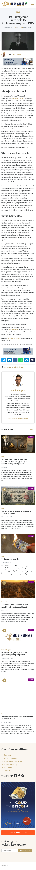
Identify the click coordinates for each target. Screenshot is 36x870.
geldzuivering (11, 367)
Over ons (7, 755)
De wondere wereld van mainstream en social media (17, 718)
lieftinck (17, 367)
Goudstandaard (27, 344)
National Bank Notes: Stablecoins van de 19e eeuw (16, 512)
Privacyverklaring (10, 764)
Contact (7, 771)
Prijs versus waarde (10, 559)
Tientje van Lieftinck (18, 98)
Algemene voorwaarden (13, 761)
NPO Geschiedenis (14, 338)
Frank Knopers (16, 54)
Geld (18, 12)
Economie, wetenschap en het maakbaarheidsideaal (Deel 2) (14, 606)
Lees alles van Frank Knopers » (18, 418)
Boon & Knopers (6, 650)
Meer (31, 429)
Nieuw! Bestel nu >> (18, 832)
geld (5, 367)
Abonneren (8, 768)
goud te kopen (13, 329)
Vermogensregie (10, 758)
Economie (4, 602)
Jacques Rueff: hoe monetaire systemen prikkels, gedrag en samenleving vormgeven (14, 461)
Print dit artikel (27, 27)
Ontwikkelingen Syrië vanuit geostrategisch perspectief (14, 654)
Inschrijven (25, 851)
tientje (22, 367)
